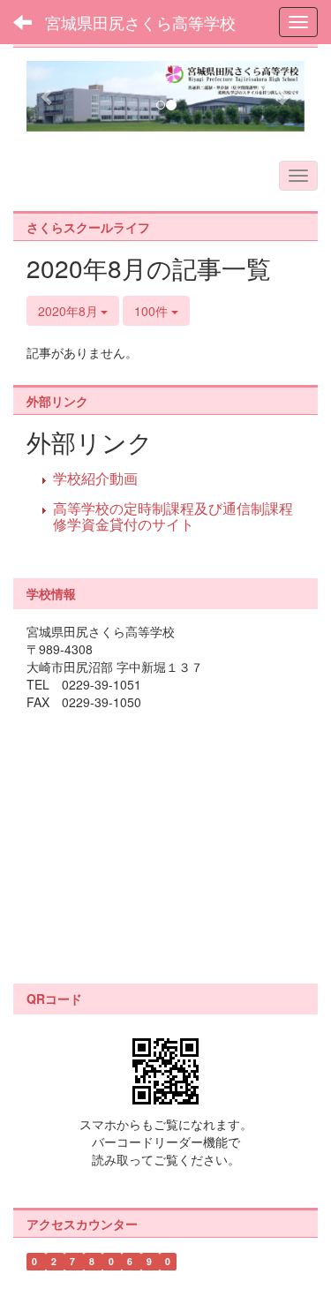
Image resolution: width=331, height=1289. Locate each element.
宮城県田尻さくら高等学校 (140, 22)
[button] (47, 96)
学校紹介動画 (95, 478)
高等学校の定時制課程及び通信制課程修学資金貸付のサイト (173, 516)
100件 (152, 311)
